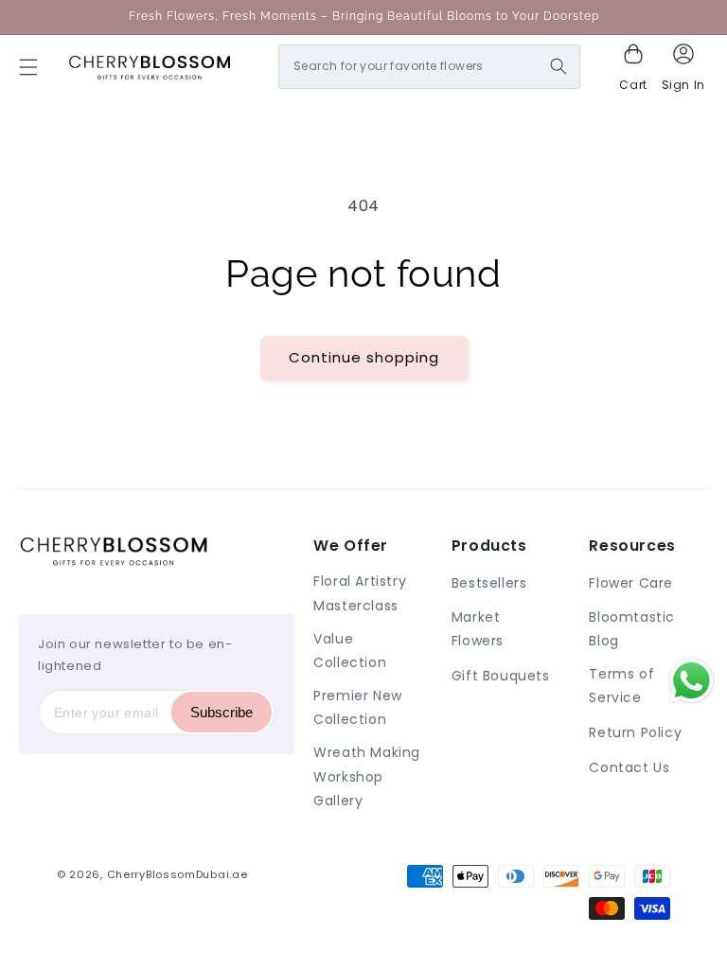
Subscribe (221, 712)
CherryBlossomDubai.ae (177, 874)
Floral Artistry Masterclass (359, 593)
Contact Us (629, 767)
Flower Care (631, 582)
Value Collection (349, 650)
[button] (28, 67)
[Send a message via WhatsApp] (691, 681)
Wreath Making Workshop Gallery (366, 776)
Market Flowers (478, 629)
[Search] (558, 66)
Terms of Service (621, 685)
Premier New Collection (357, 707)
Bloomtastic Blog (632, 629)
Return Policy (635, 732)
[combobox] (429, 66)
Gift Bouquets (501, 675)
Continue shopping (364, 357)
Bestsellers (489, 582)
